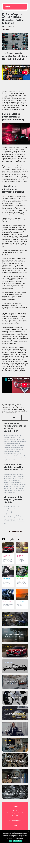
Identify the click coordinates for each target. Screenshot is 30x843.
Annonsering (15, 829)
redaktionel (6, 29)
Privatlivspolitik (17, 840)
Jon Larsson (18, 27)
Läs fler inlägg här (15, 531)
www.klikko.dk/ (16, 820)
